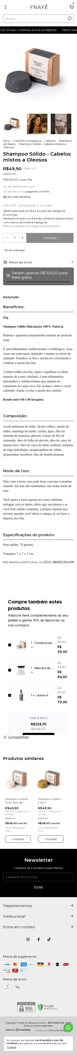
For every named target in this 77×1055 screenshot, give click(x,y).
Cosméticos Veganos (27, 140)
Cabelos (50, 140)
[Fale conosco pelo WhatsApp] (68, 1027)
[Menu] (6, 8)
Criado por (54, 1030)
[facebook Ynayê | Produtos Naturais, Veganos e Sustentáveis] (38, 939)
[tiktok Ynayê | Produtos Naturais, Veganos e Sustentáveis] (49, 939)
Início (6, 140)
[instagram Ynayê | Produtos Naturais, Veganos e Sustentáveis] (28, 939)
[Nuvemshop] (18, 1030)
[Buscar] (69, 18)
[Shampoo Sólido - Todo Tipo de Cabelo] (18, 779)
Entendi (11, 1047)
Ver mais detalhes (19, 196)
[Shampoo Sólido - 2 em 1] (51, 779)
